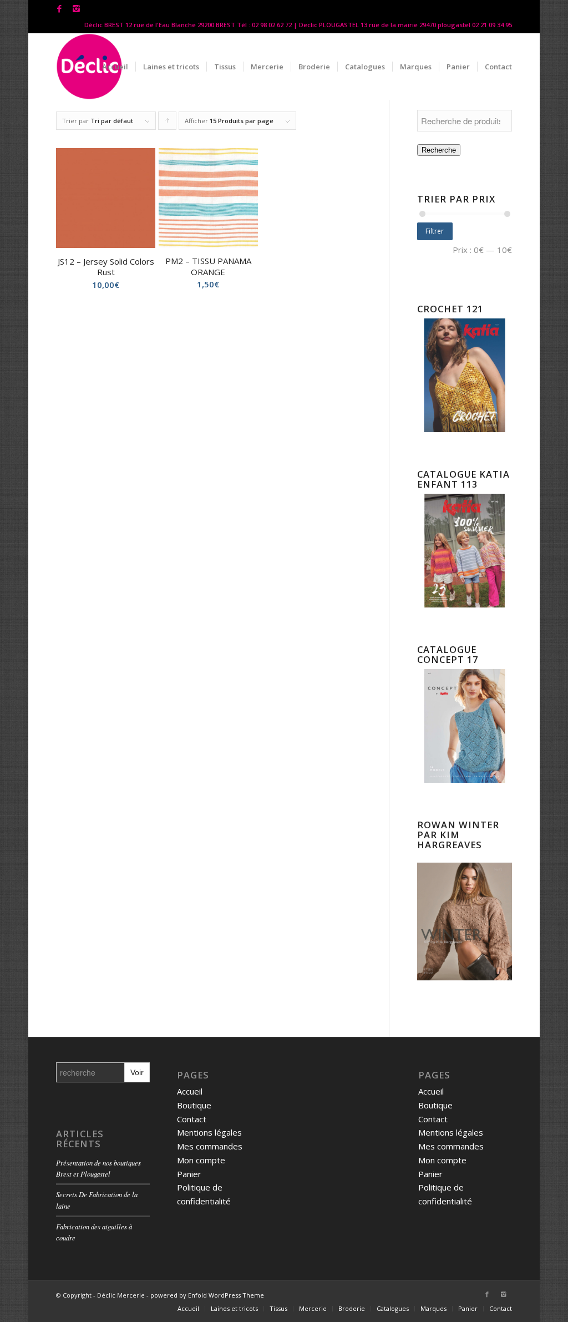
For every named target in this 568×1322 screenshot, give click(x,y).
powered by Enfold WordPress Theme (207, 1295)
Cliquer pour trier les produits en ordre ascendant (167, 123)
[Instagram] (76, 8)
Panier (189, 1173)
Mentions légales (209, 1132)
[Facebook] (59, 8)
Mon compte (201, 1160)
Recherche (439, 150)
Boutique (194, 1105)
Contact (191, 1119)
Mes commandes (209, 1146)
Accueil (189, 1091)
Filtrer (434, 231)
